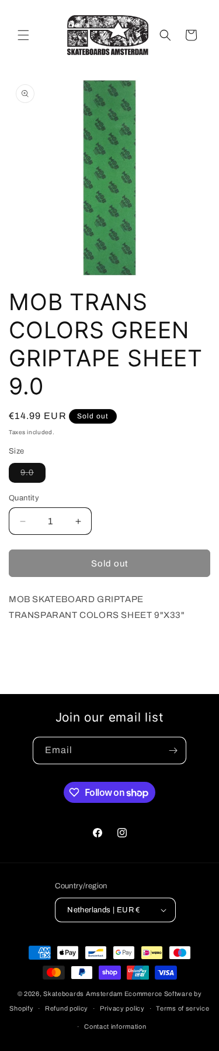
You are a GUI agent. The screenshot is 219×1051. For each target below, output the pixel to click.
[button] (23, 35)
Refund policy (66, 1008)
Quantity (24, 498)
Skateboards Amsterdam (83, 993)
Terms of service (182, 1008)
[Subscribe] (173, 750)
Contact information (115, 1026)
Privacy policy (122, 1008)
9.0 (33, 475)
